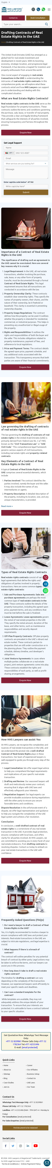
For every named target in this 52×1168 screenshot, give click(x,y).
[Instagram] (20, 1148)
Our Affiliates (32, 1070)
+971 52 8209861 (14, 1041)
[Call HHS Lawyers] (45, 577)
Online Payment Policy (31, 1164)
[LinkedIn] (28, 1148)
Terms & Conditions (10, 1164)
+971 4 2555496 (17, 1110)
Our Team (31, 1087)
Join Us (6, 1087)
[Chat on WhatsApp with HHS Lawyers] (45, 590)
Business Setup (33, 1074)
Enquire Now (25, 132)
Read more (6, 506)
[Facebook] (6, 1148)
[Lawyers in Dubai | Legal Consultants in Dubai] (12, 10)
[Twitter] (13, 1148)
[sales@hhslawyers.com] (33, 10)
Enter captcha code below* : (18, 182)
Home (6, 1065)
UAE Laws (31, 1083)
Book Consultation (38, 18)
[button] (46, 24)
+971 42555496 (32, 1044)
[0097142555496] (38, 10)
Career (29, 1065)
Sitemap (7, 1074)
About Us (7, 1070)
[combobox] (9, 153)
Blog (5, 1078)
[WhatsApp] (43, 10)
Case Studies (9, 1083)
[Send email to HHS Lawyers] (45, 584)
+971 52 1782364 (24, 1106)
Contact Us (13, 18)
